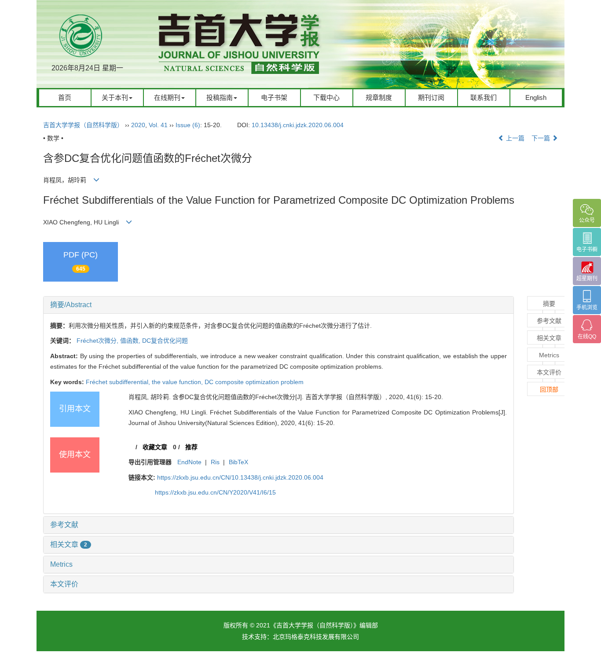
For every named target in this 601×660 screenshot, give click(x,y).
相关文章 (68, 544)
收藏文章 (155, 447)
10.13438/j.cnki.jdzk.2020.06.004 (298, 124)
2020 (138, 124)
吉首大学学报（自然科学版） (83, 124)
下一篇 (541, 138)
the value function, (178, 381)
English (535, 97)
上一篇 (514, 138)
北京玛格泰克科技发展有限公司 (316, 636)
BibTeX (238, 462)
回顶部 (549, 389)
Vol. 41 (158, 124)
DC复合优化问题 (165, 340)
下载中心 (326, 97)
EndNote (189, 462)
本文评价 (64, 584)
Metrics (61, 564)
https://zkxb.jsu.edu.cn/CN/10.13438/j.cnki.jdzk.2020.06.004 (240, 477)
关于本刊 (115, 97)
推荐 (191, 447)
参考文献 (64, 524)
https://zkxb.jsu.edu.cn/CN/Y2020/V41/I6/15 (215, 492)
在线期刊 (167, 97)
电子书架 (274, 97)
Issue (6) (188, 124)
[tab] (278, 305)
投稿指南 (219, 97)
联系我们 (483, 97)
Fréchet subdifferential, (119, 381)
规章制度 (379, 97)
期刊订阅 (431, 97)
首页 (64, 97)
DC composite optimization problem (254, 381)
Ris (215, 462)
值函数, (131, 340)
